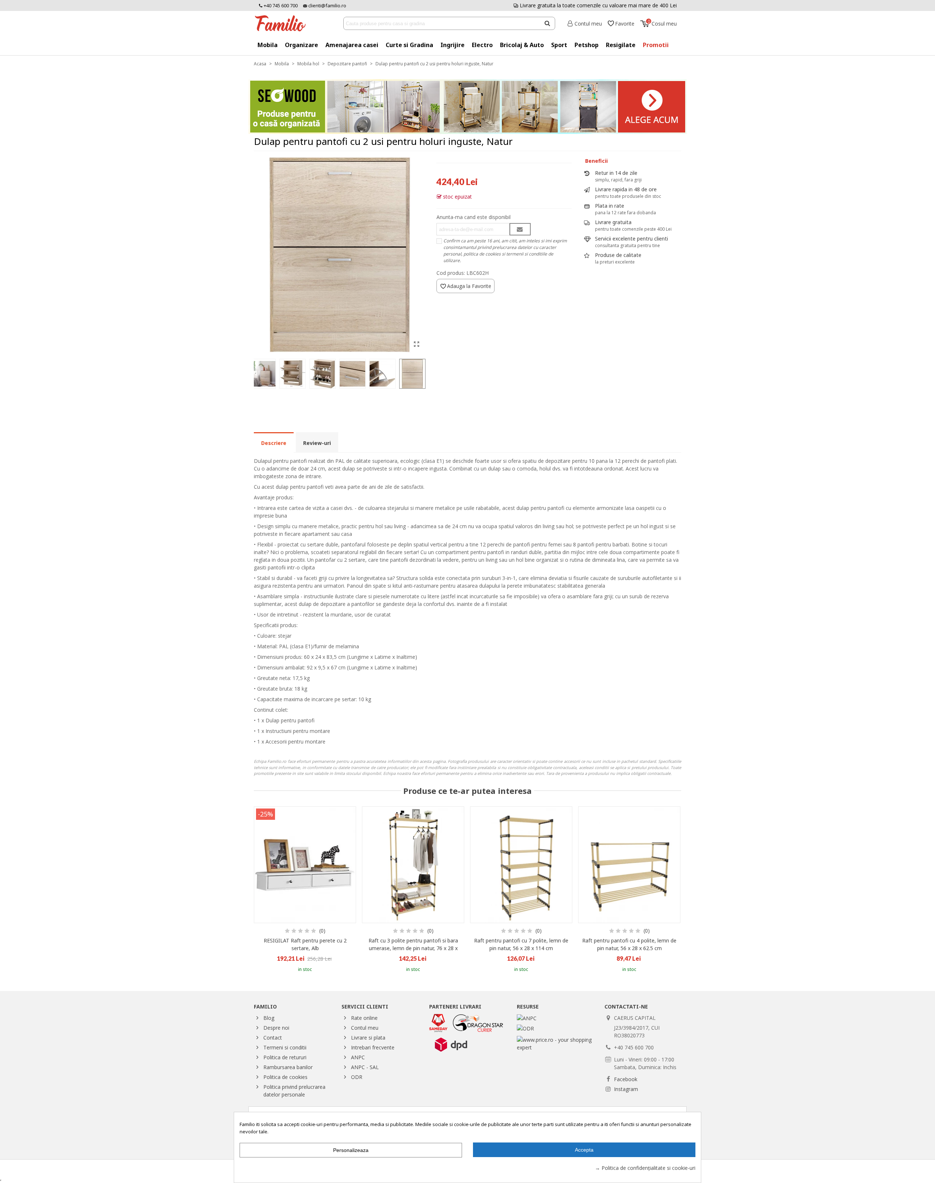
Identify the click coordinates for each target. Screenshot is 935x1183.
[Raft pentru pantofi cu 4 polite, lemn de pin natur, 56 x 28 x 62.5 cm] (629, 865)
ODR (356, 1076)
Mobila (267, 45)
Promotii (656, 45)
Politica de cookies (285, 1076)
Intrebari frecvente (372, 1047)
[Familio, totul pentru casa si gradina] (283, 23)
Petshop (587, 45)
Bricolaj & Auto (522, 45)
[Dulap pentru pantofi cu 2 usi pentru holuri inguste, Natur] (416, 343)
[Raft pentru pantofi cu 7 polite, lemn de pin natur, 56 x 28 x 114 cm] (521, 865)
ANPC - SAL (365, 1067)
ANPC (358, 1057)
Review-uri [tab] (317, 442)
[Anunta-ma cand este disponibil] (520, 229)
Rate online (364, 1017)
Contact (272, 1037)
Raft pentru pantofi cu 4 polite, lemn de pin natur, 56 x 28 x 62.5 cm (629, 944)
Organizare (301, 45)
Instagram (626, 1089)
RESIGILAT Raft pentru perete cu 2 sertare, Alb (305, 944)
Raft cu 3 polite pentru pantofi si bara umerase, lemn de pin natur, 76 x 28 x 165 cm (413, 948)
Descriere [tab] (273, 442)
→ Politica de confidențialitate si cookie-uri (645, 1167)
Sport (559, 45)
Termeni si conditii (284, 1047)
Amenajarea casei (351, 45)
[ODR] (525, 1027)
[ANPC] (527, 1017)
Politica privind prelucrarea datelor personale (294, 1090)
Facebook (625, 1079)
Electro (482, 45)
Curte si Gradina (409, 45)
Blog (268, 1017)
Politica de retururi (284, 1057)
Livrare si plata (368, 1037)
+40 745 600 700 (280, 5)
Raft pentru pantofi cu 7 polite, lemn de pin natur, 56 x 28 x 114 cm (521, 944)
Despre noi (276, 1027)
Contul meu (364, 1027)
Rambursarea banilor (288, 1067)
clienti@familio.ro (326, 5)
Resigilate (621, 45)
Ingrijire (452, 45)
